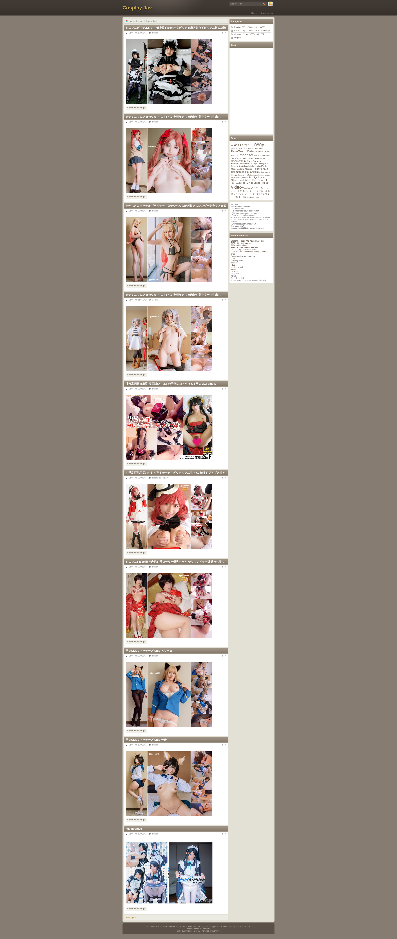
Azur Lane (243, 148)
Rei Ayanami (265, 172)
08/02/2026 (143, 567)
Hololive (234, 155)
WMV (257, 31)
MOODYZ (236, 161)
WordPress (216, 931)
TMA (247, 183)
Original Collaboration (251, 166)
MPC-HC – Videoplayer (241, 243)
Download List (267, 13)
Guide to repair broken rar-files (244, 250)
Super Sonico (258, 180)
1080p (251, 27)
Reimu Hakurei (237, 175)
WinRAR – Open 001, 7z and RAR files (247, 241)
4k (257, 27)
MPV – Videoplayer (239, 245)
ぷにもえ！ (248, 191)
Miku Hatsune (259, 159)
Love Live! (247, 158)
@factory (234, 148)
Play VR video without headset (244, 247)
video (236, 187)
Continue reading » (136, 108)
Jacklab (234, 271)
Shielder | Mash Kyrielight (242, 180)
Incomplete (157, 478)
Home (254, 13)
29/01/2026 (143, 656)
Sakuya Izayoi (242, 178)
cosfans (234, 263)
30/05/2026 (143, 122)
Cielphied (235, 274)
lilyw (233, 258)
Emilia (261, 148)
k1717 (233, 265)
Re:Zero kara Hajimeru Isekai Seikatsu (249, 170)
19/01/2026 (143, 745)
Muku (244, 161)
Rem (247, 175)
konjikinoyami (237, 267)
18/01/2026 (143, 834)
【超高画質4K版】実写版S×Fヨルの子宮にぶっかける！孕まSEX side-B (171, 383)
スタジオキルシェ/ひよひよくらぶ (249, 194)
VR (262, 34)
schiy (198, 931)
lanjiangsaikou (237, 261)
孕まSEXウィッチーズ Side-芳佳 (146, 739)
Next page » (131, 918)
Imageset (238, 38)
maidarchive (134, 828)
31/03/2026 (143, 389)
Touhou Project (260, 182)
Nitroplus (245, 164)
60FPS (262, 27)
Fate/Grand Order (243, 151)
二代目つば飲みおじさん (250, 197)
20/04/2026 (143, 211)
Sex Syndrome (256, 177)
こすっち (258, 188)
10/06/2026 (143, 33)
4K (232, 145)
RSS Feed (270, 4)
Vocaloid (246, 188)
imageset (246, 155)
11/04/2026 (142, 300)
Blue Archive (253, 148)
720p (244, 27)
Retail (236, 31)
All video (237, 34)
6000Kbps (265, 31)
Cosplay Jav (137, 8)
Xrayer (234, 269)
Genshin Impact (263, 151)
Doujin (155, 33)
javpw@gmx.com (257, 228)
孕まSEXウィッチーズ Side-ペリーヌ (149, 650)
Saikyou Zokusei (257, 175)
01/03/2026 (143, 478)
